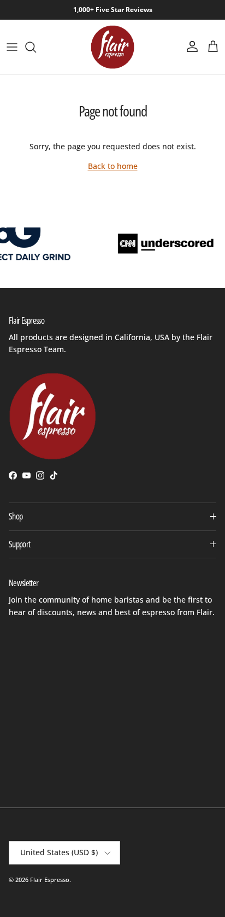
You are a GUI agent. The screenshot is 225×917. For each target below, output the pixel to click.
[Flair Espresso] (112, 47)
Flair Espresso (49, 879)
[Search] (36, 47)
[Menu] (12, 47)
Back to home (113, 166)
